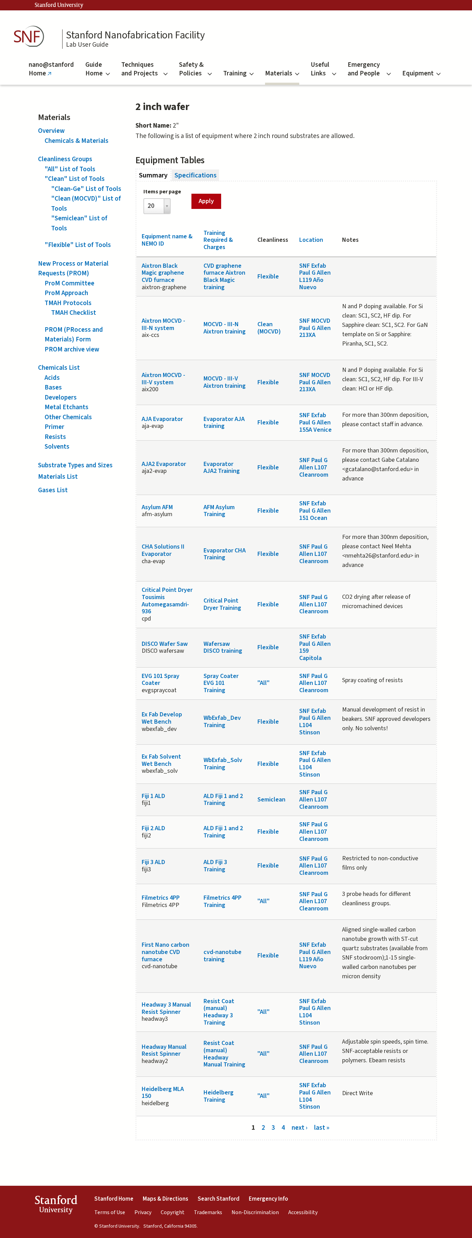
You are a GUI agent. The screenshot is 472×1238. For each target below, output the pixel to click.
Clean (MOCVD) (269, 328)
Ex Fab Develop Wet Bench (162, 718)
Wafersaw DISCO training (223, 647)
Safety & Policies (191, 69)
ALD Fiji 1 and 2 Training (223, 800)
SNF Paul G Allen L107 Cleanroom (313, 467)
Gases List (53, 490)
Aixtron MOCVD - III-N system (163, 324)
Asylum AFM (157, 507)
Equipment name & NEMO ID (167, 240)
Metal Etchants (66, 407)
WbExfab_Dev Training (222, 722)
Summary (155, 175)
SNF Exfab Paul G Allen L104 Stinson (315, 722)
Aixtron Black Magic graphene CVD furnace (163, 273)
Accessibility (303, 1212)
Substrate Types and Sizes (75, 465)
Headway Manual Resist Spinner (164, 1050)
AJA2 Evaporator (164, 464)
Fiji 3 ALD (153, 862)
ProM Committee (69, 283)
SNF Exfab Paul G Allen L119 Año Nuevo (315, 277)
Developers (61, 397)
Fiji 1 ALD (153, 796)
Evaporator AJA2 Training (222, 468)
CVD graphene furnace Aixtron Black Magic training (224, 277)
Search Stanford (218, 1199)
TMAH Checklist (73, 313)
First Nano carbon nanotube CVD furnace (165, 952)
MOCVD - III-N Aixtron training (225, 328)
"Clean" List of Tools (75, 179)
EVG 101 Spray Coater (160, 680)
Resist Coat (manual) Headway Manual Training (224, 1054)
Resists (55, 437)
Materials (278, 73)
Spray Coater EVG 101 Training (221, 683)
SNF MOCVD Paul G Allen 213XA (315, 328)
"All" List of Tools (70, 169)
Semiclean (271, 799)
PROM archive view (72, 349)
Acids (52, 378)
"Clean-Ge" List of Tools (86, 189)
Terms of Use (109, 1212)
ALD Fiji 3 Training (215, 866)
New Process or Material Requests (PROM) (73, 268)
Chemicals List (59, 368)
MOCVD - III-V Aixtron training (225, 382)
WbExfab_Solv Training (223, 764)
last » (321, 1127)
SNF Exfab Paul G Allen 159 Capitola (315, 647)
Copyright (173, 1212)
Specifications (195, 175)
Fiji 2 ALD (153, 828)
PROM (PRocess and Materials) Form (74, 335)
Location (311, 240)
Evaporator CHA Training (225, 554)
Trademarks (208, 1212)
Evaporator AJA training (224, 423)
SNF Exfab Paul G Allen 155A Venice (315, 422)
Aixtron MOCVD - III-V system (163, 379)
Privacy (142, 1212)
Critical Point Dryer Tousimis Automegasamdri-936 (167, 601)
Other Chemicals (68, 417)
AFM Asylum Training (219, 511)
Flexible (268, 276)
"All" (263, 683)
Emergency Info (268, 1199)
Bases (53, 387)
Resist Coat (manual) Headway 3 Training (219, 1012)
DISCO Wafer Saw (165, 644)
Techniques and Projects (139, 69)
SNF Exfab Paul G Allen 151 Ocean (315, 510)
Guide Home (94, 69)
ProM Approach (66, 293)
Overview (51, 131)
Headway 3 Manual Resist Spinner (166, 1008)
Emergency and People (364, 69)
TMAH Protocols (68, 303)
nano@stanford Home (51, 72)
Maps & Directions (165, 1199)
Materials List (58, 477)
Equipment (418, 73)
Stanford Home (113, 1199)
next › (300, 1127)
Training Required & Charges (218, 240)
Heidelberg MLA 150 (163, 1093)
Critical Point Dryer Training (222, 604)
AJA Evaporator (162, 419)
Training (235, 73)
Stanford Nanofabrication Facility (135, 35)
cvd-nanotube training (223, 956)
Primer (54, 427)
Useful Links (320, 69)
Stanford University (59, 5)
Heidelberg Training (219, 1096)
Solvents (57, 446)
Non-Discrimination (255, 1212)
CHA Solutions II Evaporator (163, 550)
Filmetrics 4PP (161, 897)
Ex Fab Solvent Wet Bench (161, 760)
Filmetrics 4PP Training (223, 901)
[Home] (31, 36)
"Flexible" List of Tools (78, 245)
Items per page (162, 192)
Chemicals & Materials (76, 141)
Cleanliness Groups (65, 159)
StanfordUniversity (56, 1206)
